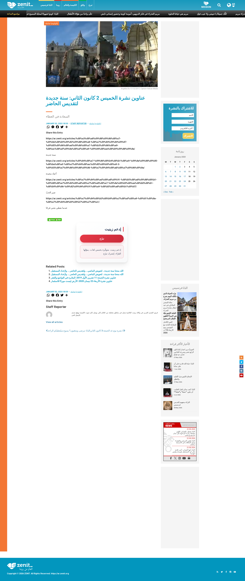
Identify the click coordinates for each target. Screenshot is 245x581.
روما (58, 5)
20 (166, 181)
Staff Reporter (79, 123)
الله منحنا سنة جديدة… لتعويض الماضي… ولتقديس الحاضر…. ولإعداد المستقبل (87, 270)
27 (166, 186)
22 (175, 181)
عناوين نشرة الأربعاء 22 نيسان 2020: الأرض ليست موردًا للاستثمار (81, 281)
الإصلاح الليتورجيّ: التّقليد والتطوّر (183, 377)
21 (170, 181)
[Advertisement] (180, 59)
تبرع (90, 5)
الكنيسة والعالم (70, 5)
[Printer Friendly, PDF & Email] (54, 219)
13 (166, 176)
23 (180, 181)
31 (185, 186)
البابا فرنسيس (46, 5)
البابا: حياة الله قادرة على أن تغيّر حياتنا (184, 365)
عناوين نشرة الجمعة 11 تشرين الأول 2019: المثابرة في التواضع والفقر (83, 277)
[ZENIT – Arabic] (23, 5)
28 (170, 186)
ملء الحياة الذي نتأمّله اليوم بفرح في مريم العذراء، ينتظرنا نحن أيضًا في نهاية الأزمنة (170, 299)
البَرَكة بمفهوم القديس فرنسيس (182, 403)
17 (185, 176)
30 (180, 186)
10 (185, 172)
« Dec (165, 192)
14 (170, 176)
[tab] (172, 424)
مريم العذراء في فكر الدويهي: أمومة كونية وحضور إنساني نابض (108, 13)
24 (185, 181)
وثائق (83, 5)
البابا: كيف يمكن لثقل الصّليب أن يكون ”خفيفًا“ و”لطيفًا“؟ (184, 390)
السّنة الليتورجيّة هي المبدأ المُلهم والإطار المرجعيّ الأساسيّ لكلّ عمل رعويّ (170, 318)
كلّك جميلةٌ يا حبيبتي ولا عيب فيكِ (190, 13)
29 (175, 186)
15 (175, 176)
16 (180, 176)
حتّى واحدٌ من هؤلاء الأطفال (58, 13)
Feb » (171, 192)
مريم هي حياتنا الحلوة (157, 13)
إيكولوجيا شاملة (51, 23)
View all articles (54, 322)
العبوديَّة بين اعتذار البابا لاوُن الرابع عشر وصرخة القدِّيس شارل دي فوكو (184, 352)
